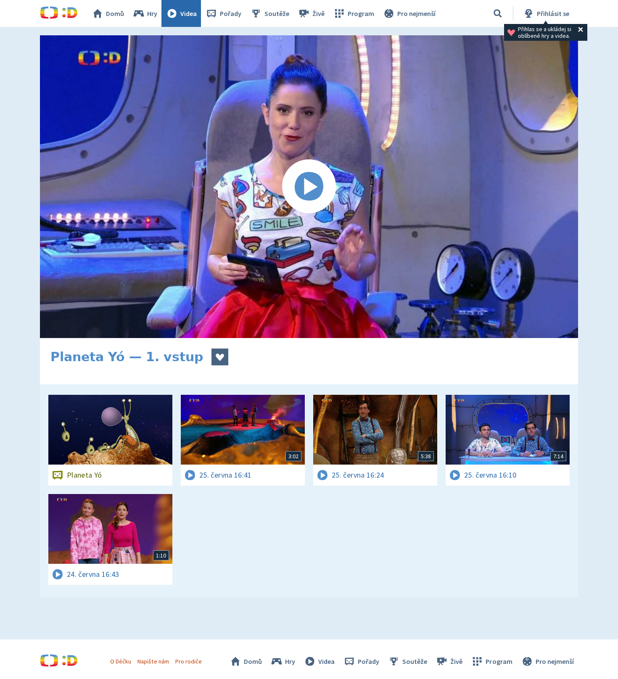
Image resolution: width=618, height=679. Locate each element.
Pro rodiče (188, 661)
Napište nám (153, 661)
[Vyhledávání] (498, 13)
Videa (188, 13)
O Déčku (120, 661)
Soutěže (276, 13)
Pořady (230, 13)
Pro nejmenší (416, 13)
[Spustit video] (309, 186)
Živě (318, 13)
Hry (152, 13)
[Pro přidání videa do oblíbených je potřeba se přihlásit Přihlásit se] (219, 357)
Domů (115, 13)
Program (361, 13)
